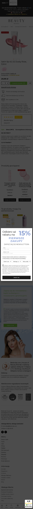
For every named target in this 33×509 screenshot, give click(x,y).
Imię (4, 247)
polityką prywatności (15, 272)
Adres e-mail (6, 252)
